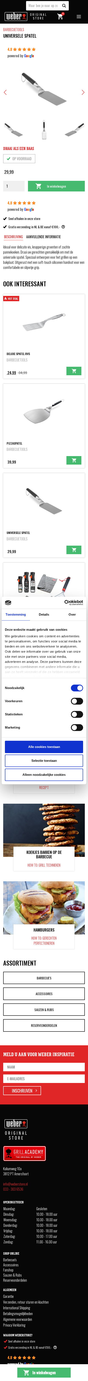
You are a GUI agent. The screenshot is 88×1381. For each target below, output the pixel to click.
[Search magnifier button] (64, 5)
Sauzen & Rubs (44, 1009)
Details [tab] (44, 614)
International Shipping (16, 1307)
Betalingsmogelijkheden (18, 1313)
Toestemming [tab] (16, 614)
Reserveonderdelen (44, 1025)
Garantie (8, 1296)
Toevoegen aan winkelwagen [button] (73, 371)
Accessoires (44, 993)
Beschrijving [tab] (13, 236)
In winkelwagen (56, 186)
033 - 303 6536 (13, 1189)
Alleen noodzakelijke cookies (44, 774)
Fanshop (8, 1270)
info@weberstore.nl (15, 1184)
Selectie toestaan (44, 760)
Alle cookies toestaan (44, 747)
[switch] (77, 701)
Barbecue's (44, 978)
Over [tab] (72, 614)
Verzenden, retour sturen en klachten (26, 1302)
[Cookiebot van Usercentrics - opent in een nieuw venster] (64, 602)
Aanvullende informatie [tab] (43, 236)
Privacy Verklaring (14, 1325)
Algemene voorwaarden (17, 1319)
